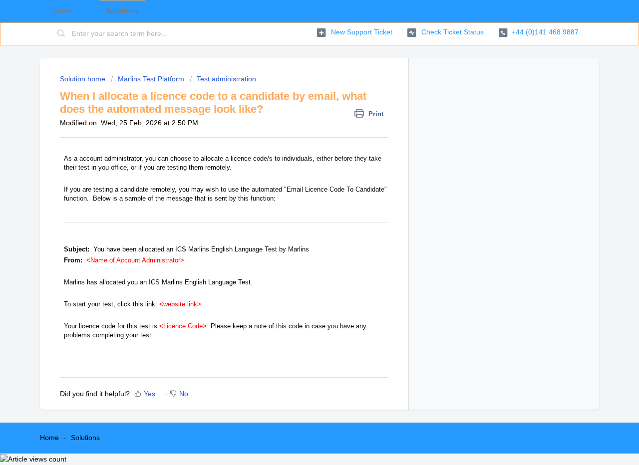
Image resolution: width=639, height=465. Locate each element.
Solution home (83, 79)
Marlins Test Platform (151, 79)
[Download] (301, 100)
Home (49, 438)
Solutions (85, 438)
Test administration (226, 79)
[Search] (61, 34)
